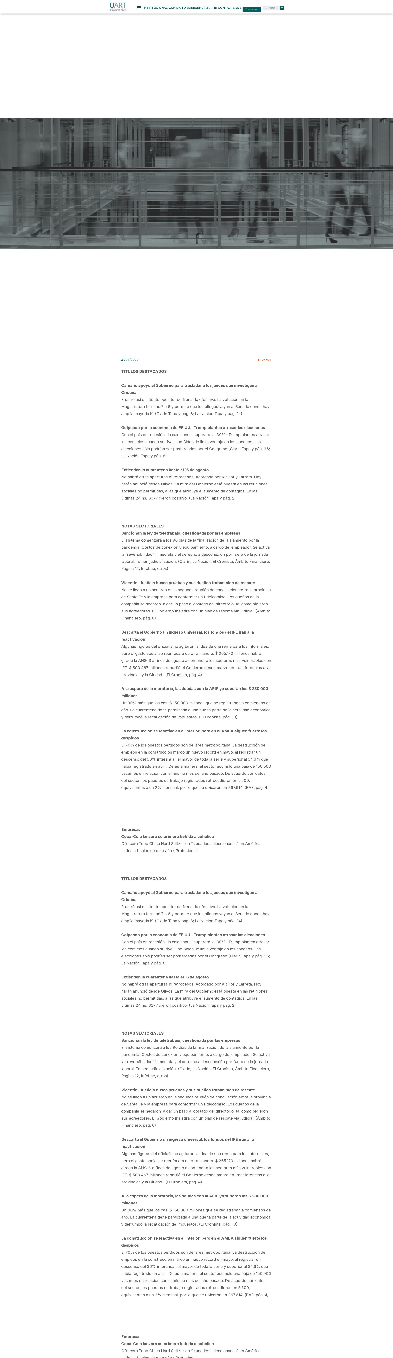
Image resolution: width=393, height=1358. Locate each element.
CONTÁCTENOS (229, 8)
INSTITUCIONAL (155, 8)
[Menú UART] (140, 7)
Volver (266, 360)
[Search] (282, 8)
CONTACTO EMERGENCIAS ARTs (193, 8)
